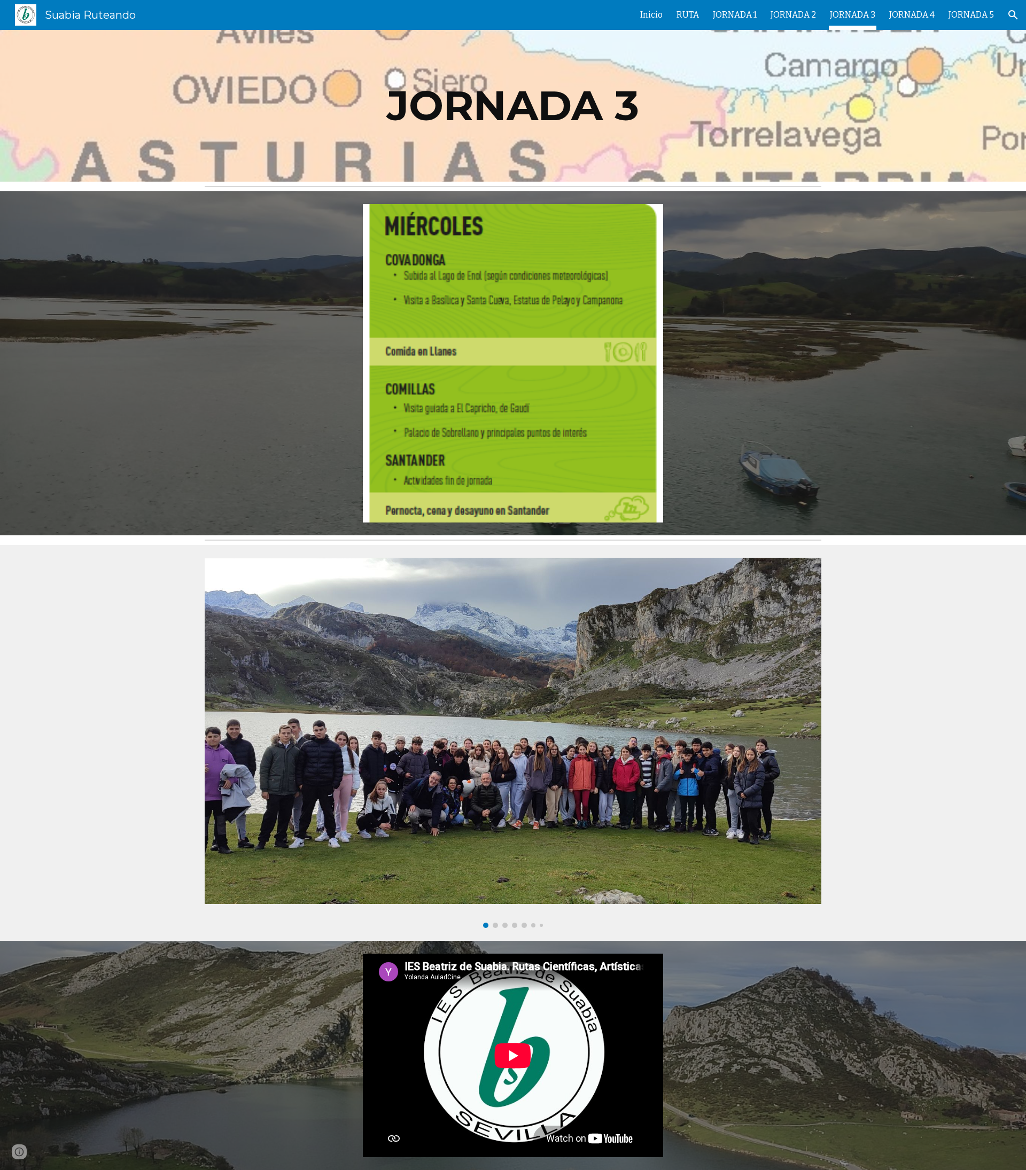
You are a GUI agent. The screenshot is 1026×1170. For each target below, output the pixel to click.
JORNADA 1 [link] (735, 15)
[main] (513, 106)
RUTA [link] (688, 15)
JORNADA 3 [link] (852, 15)
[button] (1013, 15)
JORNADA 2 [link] (793, 15)
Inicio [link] (651, 15)
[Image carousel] (513, 743)
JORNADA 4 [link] (912, 15)
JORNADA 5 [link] (971, 15)
